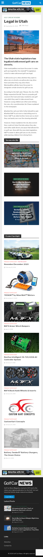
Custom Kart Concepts (14, 421)
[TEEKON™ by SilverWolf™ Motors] (21, 280)
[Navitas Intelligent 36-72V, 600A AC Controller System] (21, 342)
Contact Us (7, 545)
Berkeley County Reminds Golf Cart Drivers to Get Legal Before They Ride (21, 213)
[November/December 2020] (21, 250)
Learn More (9, 497)
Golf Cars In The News (12, 17)
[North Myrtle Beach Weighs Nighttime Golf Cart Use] (7, 518)
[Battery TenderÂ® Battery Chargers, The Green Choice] (21, 438)
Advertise (7, 542)
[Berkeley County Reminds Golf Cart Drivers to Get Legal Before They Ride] (7, 528)
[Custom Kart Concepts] (21, 407)
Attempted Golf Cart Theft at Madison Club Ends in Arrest (21, 155)
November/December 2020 (16, 264)
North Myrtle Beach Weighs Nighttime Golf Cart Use (21, 184)
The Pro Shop (22, 261)
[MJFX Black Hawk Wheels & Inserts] (21, 376)
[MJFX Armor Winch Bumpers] (21, 311)
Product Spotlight (10, 261)
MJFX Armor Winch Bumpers (17, 326)
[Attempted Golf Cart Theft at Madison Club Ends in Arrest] (7, 508)
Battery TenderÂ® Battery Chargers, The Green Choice (21, 453)
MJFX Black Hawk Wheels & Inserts (20, 391)
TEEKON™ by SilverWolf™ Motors (19, 295)
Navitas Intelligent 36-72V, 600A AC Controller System (20, 358)
